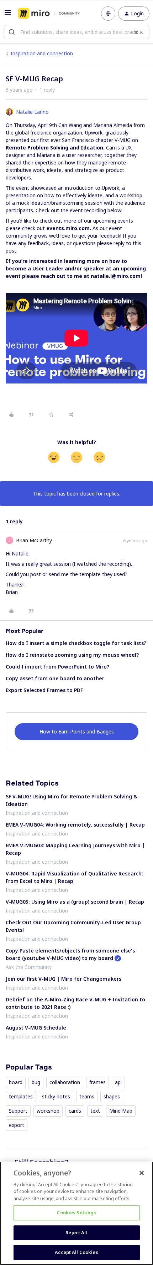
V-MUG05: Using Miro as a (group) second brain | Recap (75, 901)
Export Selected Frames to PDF (44, 690)
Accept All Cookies (76, 1252)
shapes (112, 1096)
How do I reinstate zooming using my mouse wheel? (72, 654)
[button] (8, 14)
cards (75, 1110)
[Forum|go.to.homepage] (49, 13)
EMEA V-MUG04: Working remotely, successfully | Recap (75, 824)
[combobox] (76, 32)
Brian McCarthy (34, 540)
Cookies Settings (76, 1212)
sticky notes (56, 1096)
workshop (48, 1110)
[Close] (141, 1173)
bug (36, 1082)
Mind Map (120, 1110)
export (16, 1125)
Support (18, 1110)
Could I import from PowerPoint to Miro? (57, 666)
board (15, 1082)
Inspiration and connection (42, 53)
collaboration (64, 1082)
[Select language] (108, 13)
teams (86, 1096)
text (95, 1110)
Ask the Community (29, 967)
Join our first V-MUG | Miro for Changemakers (63, 978)
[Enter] (12, 32)
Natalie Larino (32, 111)
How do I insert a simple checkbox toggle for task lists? (76, 643)
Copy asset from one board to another (55, 678)
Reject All (76, 1232)
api (118, 1082)
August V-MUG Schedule (36, 1027)
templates (21, 1096)
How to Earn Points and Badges (76, 731)
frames (97, 1082)
